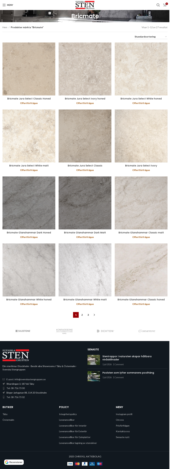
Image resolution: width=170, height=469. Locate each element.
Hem (4, 27)
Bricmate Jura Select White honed (141, 98)
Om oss (120, 419)
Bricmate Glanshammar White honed (28, 299)
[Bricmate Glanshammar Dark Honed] (28, 202)
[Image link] (15, 355)
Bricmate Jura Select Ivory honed (85, 98)
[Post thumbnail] (93, 360)
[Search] (158, 5)
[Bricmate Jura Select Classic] (85, 135)
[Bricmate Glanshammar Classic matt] (141, 202)
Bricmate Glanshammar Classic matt (141, 232)
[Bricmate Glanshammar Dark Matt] (85, 202)
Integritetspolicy (68, 414)
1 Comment (118, 364)
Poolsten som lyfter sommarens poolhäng (128, 372)
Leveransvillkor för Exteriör (73, 431)
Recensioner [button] (15, 462)
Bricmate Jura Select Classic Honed (29, 98)
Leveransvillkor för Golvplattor (74, 437)
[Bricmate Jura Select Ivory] (141, 135)
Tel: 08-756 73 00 (15, 388)
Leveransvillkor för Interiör (72, 425)
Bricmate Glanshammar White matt (85, 299)
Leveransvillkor (67, 419)
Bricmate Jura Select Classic (85, 165)
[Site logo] (85, 4)
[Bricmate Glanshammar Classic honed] (141, 269)
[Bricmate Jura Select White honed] (141, 68)
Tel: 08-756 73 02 (15, 397)
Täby (4, 414)
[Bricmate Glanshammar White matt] (85, 269)
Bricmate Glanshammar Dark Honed (29, 232)
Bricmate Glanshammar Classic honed (141, 299)
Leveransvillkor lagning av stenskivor (78, 443)
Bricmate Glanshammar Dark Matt (85, 232)
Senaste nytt (122, 437)
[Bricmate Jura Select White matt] (28, 135)
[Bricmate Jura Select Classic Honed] (28, 68)
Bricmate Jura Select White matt (29, 165)
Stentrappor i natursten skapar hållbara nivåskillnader (127, 358)
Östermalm (8, 419)
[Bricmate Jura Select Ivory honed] (85, 68)
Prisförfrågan (122, 425)
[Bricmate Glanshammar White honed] (28, 269)
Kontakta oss (123, 431)
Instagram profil (124, 414)
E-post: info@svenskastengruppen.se (26, 379)
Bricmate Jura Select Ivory (141, 165)
